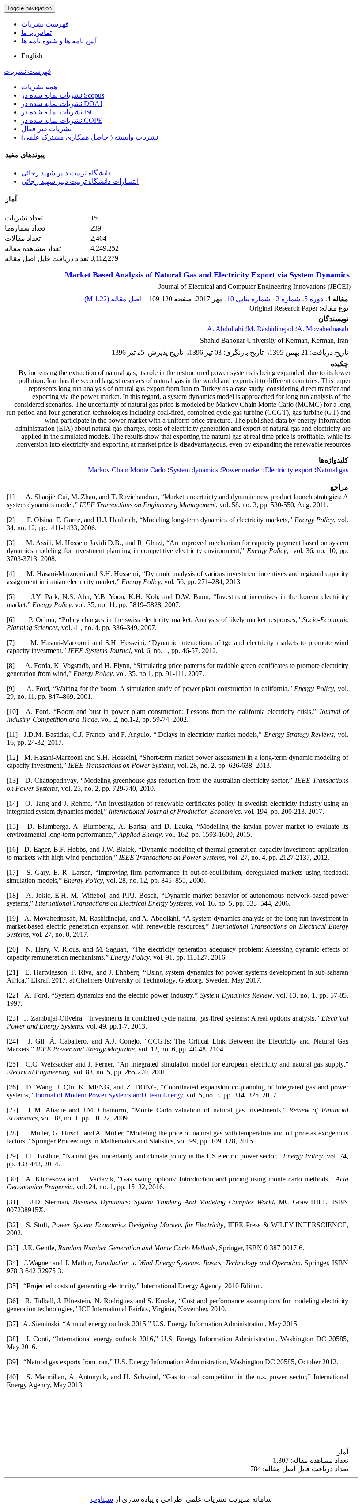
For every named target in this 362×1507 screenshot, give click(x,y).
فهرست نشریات (45, 24)
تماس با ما (36, 32)
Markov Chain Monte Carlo (127, 470)
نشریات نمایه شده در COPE (61, 120)
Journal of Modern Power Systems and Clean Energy (109, 1095)
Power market (241, 470)
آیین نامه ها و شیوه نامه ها (59, 41)
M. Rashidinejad (270, 329)
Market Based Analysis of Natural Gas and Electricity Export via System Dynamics (207, 274)
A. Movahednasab (322, 329)
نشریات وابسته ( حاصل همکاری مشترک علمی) (89, 137)
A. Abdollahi (225, 329)
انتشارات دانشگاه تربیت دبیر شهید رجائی (80, 181)
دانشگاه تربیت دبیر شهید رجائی (66, 173)
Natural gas (332, 470)
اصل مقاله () (113, 299)
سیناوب (101, 1499)
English (31, 56)
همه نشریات (39, 87)
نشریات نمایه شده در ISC (58, 112)
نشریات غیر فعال (46, 129)
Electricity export (289, 470)
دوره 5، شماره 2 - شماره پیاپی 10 (275, 299)
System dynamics (194, 470)
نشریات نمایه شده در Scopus (62, 95)
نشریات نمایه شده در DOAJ (61, 103)
